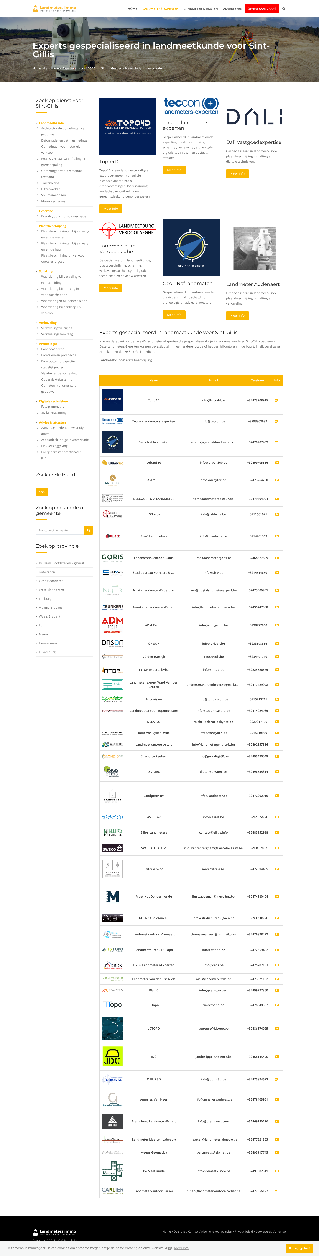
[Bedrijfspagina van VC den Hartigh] (277, 656)
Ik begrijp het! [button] (299, 1248)
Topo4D (108, 162)
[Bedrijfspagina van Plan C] (277, 990)
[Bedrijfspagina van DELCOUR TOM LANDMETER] (277, 499)
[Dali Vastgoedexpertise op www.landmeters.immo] (254, 116)
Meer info (111, 208)
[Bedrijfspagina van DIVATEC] (277, 772)
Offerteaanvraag (262, 9)
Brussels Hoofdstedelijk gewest (61, 563)
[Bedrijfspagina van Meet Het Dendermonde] (277, 896)
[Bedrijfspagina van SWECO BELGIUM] (277, 848)
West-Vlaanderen (51, 590)
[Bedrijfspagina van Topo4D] (112, 400)
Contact (193, 1231)
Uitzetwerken (50, 189)
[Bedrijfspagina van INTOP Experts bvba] (277, 670)
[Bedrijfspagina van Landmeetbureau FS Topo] (277, 950)
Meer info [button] (181, 1248)
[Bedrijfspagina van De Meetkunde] (277, 1171)
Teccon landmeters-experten (186, 125)
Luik (42, 625)
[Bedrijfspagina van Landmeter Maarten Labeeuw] (277, 1139)
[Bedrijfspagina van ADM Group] (277, 625)
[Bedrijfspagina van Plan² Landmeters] (277, 536)
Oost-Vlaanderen (51, 581)
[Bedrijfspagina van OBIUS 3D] (112, 1079)
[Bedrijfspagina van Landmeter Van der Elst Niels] (277, 979)
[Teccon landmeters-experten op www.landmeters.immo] (191, 106)
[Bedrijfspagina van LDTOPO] (277, 1028)
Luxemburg (47, 652)
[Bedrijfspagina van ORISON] (277, 643)
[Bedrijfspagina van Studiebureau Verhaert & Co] (277, 572)
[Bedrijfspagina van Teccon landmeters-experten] (112, 421)
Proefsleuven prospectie (58, 355)
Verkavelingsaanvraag (57, 334)
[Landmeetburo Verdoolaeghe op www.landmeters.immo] (127, 229)
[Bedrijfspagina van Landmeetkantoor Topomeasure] (277, 711)
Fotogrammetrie (52, 406)
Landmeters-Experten (160, 9)
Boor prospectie (52, 349)
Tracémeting (50, 183)
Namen (44, 634)
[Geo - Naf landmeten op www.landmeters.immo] (191, 248)
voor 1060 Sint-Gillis (93, 68)
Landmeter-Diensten (201, 9)
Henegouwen (48, 643)
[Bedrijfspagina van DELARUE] (277, 722)
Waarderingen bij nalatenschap (64, 301)
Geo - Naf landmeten (188, 283)
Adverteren (232, 9)
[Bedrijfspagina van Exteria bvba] (277, 869)
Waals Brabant (49, 616)
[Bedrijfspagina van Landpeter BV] (277, 796)
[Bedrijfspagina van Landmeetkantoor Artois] (277, 744)
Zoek (42, 492)
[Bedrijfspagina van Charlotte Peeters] (277, 756)
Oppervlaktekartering (56, 379)
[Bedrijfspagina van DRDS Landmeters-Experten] (277, 965)
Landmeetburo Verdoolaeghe (117, 248)
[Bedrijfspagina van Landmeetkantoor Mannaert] (277, 934)
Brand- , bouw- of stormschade (63, 216)
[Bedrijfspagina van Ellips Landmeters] (277, 832)
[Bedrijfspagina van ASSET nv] (277, 817)
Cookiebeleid (264, 1231)
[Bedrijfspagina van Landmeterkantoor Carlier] (112, 1190)
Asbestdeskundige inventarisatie (65, 440)
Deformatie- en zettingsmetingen (65, 140)
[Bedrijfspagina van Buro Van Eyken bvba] (277, 733)
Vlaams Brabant (50, 607)
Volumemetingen (53, 195)
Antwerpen (47, 572)
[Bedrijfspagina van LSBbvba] (277, 514)
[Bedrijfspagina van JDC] (277, 1057)
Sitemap (280, 1231)
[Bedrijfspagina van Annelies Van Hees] (277, 1099)
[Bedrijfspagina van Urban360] (277, 462)
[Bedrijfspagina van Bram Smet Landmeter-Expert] (277, 1121)
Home (132, 9)
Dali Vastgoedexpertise (253, 142)
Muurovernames (53, 201)
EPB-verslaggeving (54, 446)
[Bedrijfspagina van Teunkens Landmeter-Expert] (277, 607)
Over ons (179, 1231)
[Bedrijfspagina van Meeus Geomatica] (277, 1152)
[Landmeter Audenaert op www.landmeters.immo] (254, 248)
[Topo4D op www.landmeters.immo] (127, 126)
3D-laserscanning (54, 412)
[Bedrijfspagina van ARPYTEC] (277, 480)
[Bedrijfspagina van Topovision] (277, 699)
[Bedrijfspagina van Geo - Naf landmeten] (112, 442)
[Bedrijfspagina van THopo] (277, 1005)
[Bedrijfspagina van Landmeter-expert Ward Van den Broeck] (277, 684)
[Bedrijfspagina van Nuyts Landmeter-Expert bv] (277, 590)
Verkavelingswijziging (56, 328)
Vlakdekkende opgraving (59, 373)
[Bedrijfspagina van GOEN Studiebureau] (277, 918)
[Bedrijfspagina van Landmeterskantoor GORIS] (277, 558)
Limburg (45, 599)
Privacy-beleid (244, 1231)
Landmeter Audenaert (253, 284)
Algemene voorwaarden (216, 1231)
